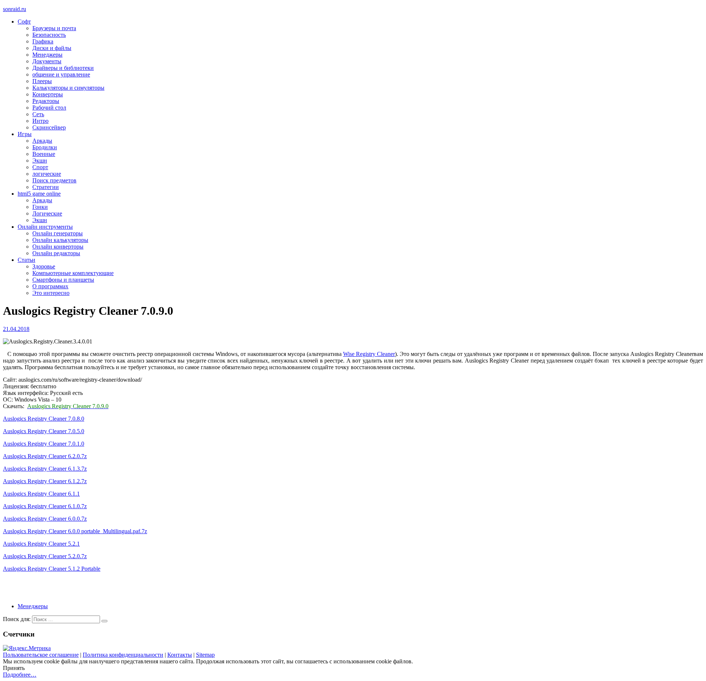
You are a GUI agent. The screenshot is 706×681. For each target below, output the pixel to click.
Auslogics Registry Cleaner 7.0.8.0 (43, 419)
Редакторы (45, 101)
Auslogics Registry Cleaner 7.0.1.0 (43, 444)
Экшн (39, 160)
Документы (46, 61)
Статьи (26, 260)
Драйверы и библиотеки (63, 68)
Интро (40, 121)
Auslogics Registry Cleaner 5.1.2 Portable (51, 569)
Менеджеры (47, 54)
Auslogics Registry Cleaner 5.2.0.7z (45, 556)
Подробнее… (19, 674)
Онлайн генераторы (57, 233)
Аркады (42, 141)
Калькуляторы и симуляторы (68, 88)
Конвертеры (47, 94)
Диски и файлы (51, 48)
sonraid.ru (14, 9)
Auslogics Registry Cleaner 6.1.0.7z (45, 506)
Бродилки (44, 147)
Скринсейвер (49, 127)
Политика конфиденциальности (123, 655)
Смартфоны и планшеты (63, 280)
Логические (47, 213)
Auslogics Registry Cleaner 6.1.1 (41, 494)
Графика (42, 41)
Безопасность (49, 35)
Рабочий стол (49, 107)
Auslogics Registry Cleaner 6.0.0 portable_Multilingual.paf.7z (75, 531)
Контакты (179, 655)
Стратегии (45, 187)
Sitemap (205, 655)
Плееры (42, 81)
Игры (25, 134)
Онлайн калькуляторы (60, 240)
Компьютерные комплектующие (73, 273)
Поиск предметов (54, 180)
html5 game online (39, 193)
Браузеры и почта (54, 28)
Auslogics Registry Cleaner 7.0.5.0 (43, 431)
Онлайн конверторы (57, 246)
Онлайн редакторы (56, 253)
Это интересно (50, 293)
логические (46, 174)
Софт (24, 21)
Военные (43, 154)
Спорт (40, 167)
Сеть (38, 114)
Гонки (40, 207)
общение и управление (61, 74)
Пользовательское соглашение (41, 655)
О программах (50, 286)
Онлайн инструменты (45, 227)
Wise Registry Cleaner (369, 354)
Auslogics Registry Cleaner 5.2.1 (41, 544)
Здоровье (43, 266)
